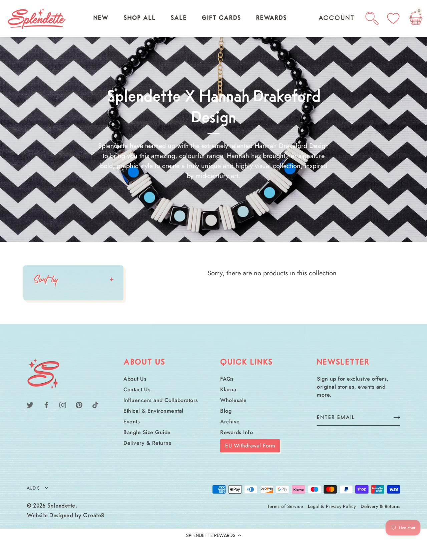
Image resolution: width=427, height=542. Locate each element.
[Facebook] (46, 404)
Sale (179, 18)
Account (336, 18)
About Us (134, 379)
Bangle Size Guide (147, 432)
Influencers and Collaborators (160, 400)
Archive (230, 421)
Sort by (45, 279)
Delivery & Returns (147, 443)
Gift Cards (221, 18)
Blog (226, 411)
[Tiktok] (95, 404)
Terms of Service (285, 506)
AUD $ (33, 488)
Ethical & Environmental (153, 411)
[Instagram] (62, 404)
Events (131, 421)
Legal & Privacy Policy (332, 506)
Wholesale (233, 400)
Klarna (228, 389)
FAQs (227, 379)
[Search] (372, 18)
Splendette (61, 506)
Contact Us (136, 389)
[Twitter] (30, 404)
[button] (213, 535)
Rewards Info (236, 432)
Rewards (271, 18)
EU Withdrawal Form (250, 445)
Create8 (93, 516)
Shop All (140, 18)
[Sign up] (397, 417)
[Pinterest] (79, 404)
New (101, 18)
